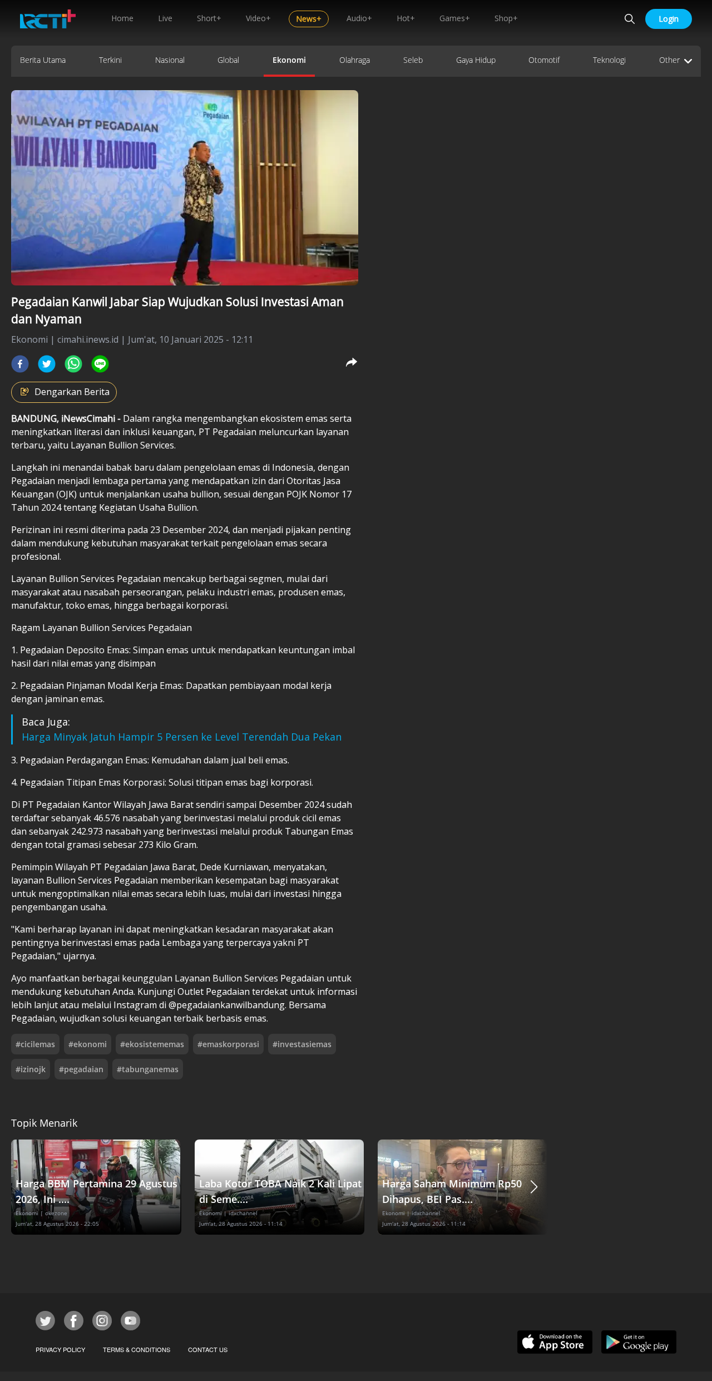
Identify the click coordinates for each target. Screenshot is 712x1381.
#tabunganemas (148, 1069)
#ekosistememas (152, 1044)
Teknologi (609, 60)
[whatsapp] (73, 364)
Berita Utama (43, 60)
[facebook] (20, 364)
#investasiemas (302, 1044)
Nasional (170, 60)
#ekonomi (87, 1044)
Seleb (413, 60)
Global (228, 60)
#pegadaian (81, 1069)
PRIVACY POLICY (60, 1349)
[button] (534, 1187)
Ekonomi (289, 60)
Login (669, 18)
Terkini (110, 60)
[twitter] (47, 364)
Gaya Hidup (476, 60)
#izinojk (31, 1069)
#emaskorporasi (228, 1044)
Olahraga (354, 60)
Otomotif (544, 60)
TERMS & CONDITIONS (136, 1349)
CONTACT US (208, 1349)
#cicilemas (35, 1044)
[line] (100, 364)
